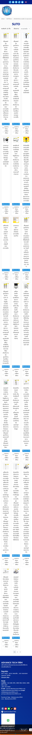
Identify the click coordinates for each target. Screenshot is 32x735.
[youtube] (13, 2)
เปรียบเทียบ (6, 132)
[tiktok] (19, 2)
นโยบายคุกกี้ (4, 732)
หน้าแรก (3, 19)
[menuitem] (20, 652)
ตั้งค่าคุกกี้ (23, 730)
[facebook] (10, 2)
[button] (27, 2)
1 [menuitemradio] (14, 652)
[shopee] (22, 2)
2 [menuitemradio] (17, 652)
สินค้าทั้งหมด (9, 19)
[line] (16, 2)
